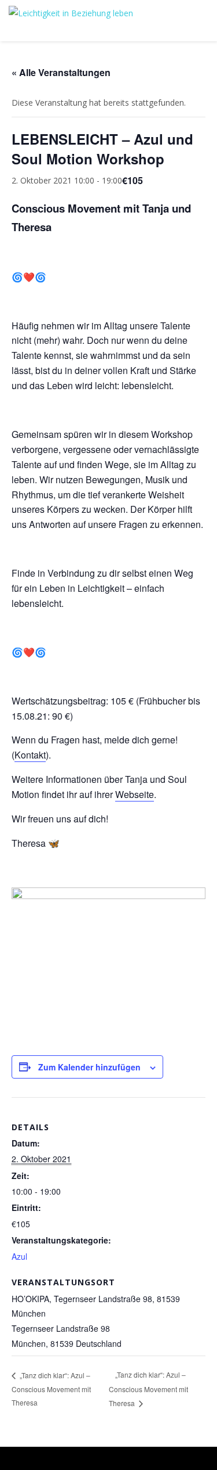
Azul (19, 1256)
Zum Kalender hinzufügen (89, 1067)
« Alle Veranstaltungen (61, 72)
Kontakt (30, 754)
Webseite (134, 794)
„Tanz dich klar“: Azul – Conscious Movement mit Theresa (51, 1388)
